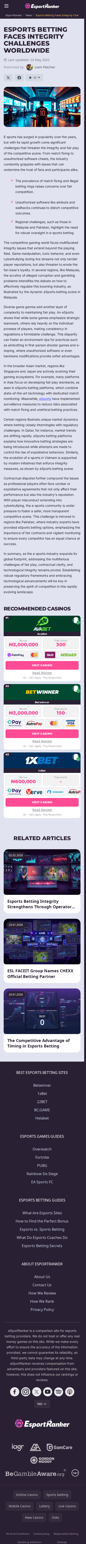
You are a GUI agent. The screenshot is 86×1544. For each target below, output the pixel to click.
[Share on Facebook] (19, 77)
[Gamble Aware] (36, 1473)
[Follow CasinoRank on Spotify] (58, 1391)
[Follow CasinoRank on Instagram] (25, 1391)
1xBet (42, 1093)
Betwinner (42, 1085)
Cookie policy (41, 1533)
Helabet (42, 1118)
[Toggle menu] (6, 5)
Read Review (42, 673)
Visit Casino (42, 665)
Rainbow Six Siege (42, 1173)
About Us (42, 1276)
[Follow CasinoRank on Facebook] (14, 1391)
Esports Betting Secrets (42, 1245)
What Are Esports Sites (42, 1212)
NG (39, 1404)
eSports (45, 399)
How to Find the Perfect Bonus (42, 1221)
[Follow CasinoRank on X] (36, 1391)
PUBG (42, 1165)
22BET (42, 1101)
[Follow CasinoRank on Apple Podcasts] (69, 1391)
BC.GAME (42, 1109)
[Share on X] (8, 77)
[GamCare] (59, 1447)
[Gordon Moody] (42, 1460)
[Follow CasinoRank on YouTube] (47, 1391)
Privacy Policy (42, 1309)
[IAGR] (18, 1447)
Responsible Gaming (66, 1533)
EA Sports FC (42, 1181)
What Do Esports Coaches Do (42, 1237)
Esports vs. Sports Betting (42, 1229)
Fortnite (42, 1157)
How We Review (42, 1293)
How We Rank (42, 1301)
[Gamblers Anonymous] (35, 1447)
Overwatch (42, 1149)
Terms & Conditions (17, 1533)
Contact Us (42, 1284)
